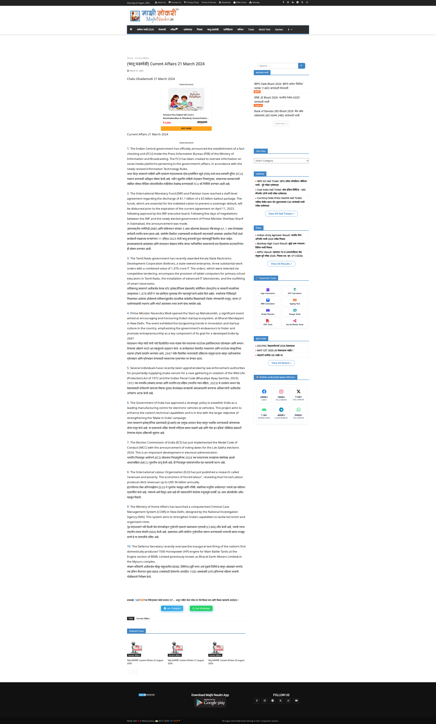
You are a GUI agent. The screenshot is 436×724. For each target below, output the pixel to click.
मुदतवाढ (257, 91)
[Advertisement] (245, 15)
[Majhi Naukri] (154, 16)
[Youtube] (296, 701)
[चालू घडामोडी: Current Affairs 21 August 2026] (177, 647)
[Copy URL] (232, 72)
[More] (240, 72)
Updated (258, 105)
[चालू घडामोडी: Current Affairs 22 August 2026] (136, 647)
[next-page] (135, 672)
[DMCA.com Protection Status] (146, 695)
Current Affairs (142, 58)
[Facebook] (283, 2)
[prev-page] (129, 672)
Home (130, 58)
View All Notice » (281, 362)
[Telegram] (298, 2)
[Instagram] (288, 2)
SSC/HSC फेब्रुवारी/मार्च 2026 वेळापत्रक (276, 345)
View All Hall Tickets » (281, 213)
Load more (280, 123)
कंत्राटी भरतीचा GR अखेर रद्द (270, 355)
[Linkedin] (293, 2)
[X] (302, 2)
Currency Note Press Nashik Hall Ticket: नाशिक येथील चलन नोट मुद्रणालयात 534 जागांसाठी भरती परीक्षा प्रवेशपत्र (280, 201)
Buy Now (186, 128)
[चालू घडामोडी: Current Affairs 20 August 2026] (217, 647)
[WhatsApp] (307, 2)
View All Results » (281, 263)
